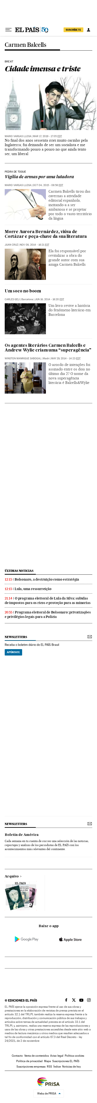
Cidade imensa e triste (42, 68)
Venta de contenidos (36, 1055)
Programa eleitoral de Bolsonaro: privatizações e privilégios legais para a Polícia (48, 614)
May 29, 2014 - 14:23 (66, 358)
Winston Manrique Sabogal (23, 358)
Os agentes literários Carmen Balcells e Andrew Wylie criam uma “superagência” (48, 348)
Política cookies (74, 1055)
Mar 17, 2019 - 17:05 (47, 136)
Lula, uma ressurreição (33, 589)
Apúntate (13, 652)
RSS (49, 1066)
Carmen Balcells (25, 45)
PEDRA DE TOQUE (15, 171)
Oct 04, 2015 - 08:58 (48, 185)
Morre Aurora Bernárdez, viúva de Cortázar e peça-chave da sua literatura (46, 234)
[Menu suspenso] (8, 30)
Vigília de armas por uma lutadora (39, 177)
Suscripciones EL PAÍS (65, 1061)
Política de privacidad (29, 1061)
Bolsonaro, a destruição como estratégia (47, 579)
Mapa (47, 1061)
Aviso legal (56, 1055)
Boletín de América (22, 835)
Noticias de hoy (71, 1066)
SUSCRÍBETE (73, 29)
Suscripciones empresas (30, 1066)
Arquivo (12, 876)
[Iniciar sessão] (88, 30)
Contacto (17, 1055)
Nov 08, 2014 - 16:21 (34, 244)
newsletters (16, 637)
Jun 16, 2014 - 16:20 (49, 299)
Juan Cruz (11, 244)
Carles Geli (12, 299)
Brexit (9, 61)
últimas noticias (19, 571)
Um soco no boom (23, 291)
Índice (57, 1066)
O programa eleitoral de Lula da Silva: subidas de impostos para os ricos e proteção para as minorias (47, 600)
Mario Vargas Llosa (18, 136)
